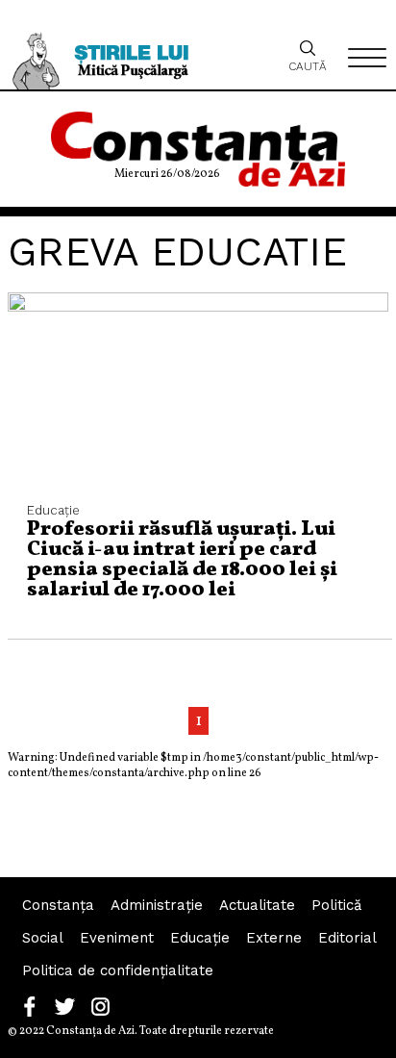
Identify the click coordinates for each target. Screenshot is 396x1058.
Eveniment (117, 937)
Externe (274, 937)
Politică (336, 905)
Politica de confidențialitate (117, 970)
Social (42, 937)
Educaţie (200, 937)
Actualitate (257, 905)
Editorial (347, 937)
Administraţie (157, 905)
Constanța (58, 905)
